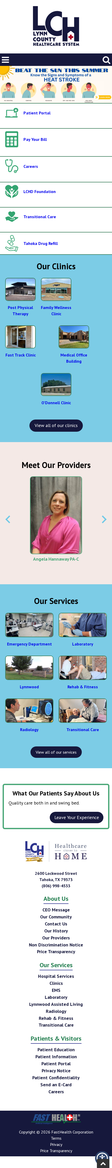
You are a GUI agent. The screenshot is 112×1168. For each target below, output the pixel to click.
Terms (56, 1138)
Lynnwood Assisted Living (56, 1004)
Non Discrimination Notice (56, 945)
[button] (102, 1158)
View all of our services (56, 752)
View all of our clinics (56, 425)
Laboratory (56, 997)
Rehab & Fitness (56, 1018)
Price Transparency (56, 951)
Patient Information (56, 1057)
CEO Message (56, 910)
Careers (56, 1092)
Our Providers (56, 938)
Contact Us (56, 924)
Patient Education (56, 1050)
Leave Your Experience (76, 817)
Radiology (56, 1011)
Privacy (56, 1144)
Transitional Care (56, 1025)
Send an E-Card (56, 1085)
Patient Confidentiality (56, 1078)
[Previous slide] (8, 519)
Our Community (56, 917)
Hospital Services (56, 976)
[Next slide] (103, 519)
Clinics (56, 983)
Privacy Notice (56, 1071)
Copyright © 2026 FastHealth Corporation (56, 1132)
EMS (56, 990)
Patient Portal (56, 1064)
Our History (56, 931)
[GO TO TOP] (103, 1163)
